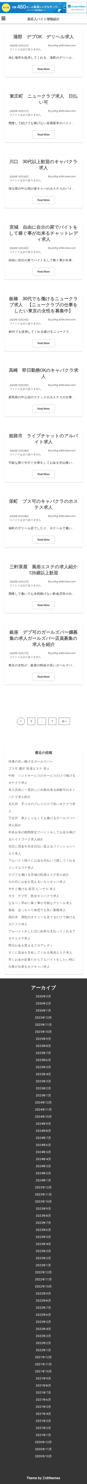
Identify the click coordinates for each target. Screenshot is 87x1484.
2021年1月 (43, 1435)
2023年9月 (43, 1208)
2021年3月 (43, 1421)
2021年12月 (43, 1357)
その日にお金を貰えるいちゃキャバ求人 (37, 882)
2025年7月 (43, 1053)
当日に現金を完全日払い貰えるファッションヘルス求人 (42, 850)
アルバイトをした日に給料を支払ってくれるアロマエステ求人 (42, 934)
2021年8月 (43, 1385)
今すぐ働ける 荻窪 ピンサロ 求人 (32, 889)
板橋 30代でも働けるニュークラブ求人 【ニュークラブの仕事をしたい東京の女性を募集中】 (43, 304)
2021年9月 (43, 1378)
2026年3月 (43, 996)
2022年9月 (43, 1293)
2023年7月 (43, 1223)
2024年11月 (43, 1109)
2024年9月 (43, 1124)
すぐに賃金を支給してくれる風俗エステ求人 (40, 952)
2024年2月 (43, 1173)
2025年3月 (43, 1081)
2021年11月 (43, 1364)
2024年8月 (43, 1131)
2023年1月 (43, 1265)
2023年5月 (43, 1237)
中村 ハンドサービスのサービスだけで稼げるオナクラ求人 (42, 779)
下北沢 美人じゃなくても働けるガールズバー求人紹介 (42, 821)
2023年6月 (43, 1230)
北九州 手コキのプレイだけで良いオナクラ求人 (42, 807)
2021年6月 (43, 1400)
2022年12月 (43, 1272)
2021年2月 (43, 1428)
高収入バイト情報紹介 (43, 19)
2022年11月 (43, 1279)
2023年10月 (43, 1201)
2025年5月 (43, 1067)
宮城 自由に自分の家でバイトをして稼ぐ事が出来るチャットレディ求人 (43, 233)
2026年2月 (43, 1003)
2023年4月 (43, 1244)
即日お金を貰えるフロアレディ (30, 945)
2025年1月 (43, 1095)
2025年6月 (43, 1060)
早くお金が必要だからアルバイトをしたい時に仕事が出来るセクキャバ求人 (42, 963)
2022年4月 (43, 1329)
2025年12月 (43, 1017)
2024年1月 (43, 1180)
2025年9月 (43, 1039)
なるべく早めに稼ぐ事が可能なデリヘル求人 (40, 903)
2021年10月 (43, 1371)
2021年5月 (43, 1407)
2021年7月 (43, 1392)
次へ (64, 721)
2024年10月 (43, 1117)
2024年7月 (43, 1138)
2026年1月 (43, 1010)
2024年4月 (43, 1159)
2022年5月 (43, 1322)
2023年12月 (43, 1187)
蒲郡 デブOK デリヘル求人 (43, 36)
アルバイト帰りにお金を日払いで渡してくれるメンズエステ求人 (42, 864)
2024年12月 (43, 1102)
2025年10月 (43, 1032)
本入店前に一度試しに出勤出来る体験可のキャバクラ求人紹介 (42, 793)
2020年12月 (43, 1442)
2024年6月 (43, 1145)
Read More (43, 69)
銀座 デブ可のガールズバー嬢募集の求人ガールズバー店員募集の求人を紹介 (44, 638)
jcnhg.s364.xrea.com (64, 45)
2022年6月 (43, 1315)
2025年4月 (43, 1074)
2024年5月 (43, 1152)
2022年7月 (43, 1308)
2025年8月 (43, 1046)
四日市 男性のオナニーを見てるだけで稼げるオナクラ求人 (42, 920)
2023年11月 (43, 1194)
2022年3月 (43, 1336)
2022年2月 (43, 1343)
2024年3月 (43, 1166)
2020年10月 (43, 1456)
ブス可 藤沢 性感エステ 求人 (29, 768)
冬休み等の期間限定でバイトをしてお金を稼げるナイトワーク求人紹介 (42, 835)
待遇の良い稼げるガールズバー (30, 761)
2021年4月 (43, 1414)
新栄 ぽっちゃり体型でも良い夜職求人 (37, 910)
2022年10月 (43, 1286)
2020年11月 (43, 1449)
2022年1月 (43, 1350)
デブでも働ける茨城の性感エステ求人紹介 (38, 875)
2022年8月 (43, 1300)
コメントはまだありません (25, 49)
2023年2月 (43, 1258)
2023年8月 (43, 1216)
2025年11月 (43, 1025)
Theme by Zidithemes (43, 1478)
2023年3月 (43, 1251)
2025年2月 (43, 1088)
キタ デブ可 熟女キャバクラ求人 (34, 896)
